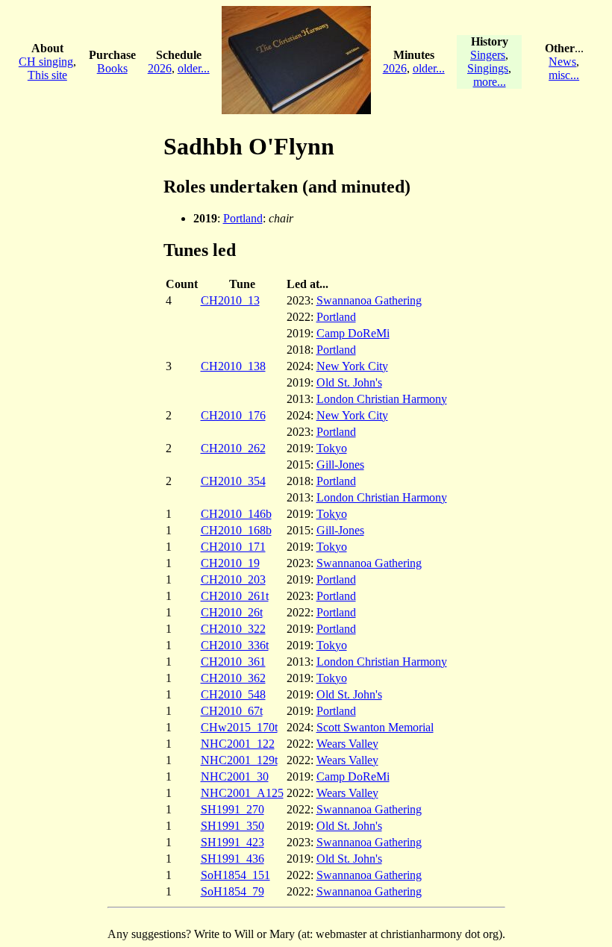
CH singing (46, 61)
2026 (160, 68)
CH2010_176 (233, 415)
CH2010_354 (233, 481)
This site (47, 75)
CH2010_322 (233, 628)
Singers (487, 55)
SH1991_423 (232, 842)
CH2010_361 (233, 661)
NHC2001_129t (239, 760)
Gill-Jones (340, 464)
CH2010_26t (232, 612)
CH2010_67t (232, 710)
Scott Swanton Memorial (375, 727)
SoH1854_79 (232, 891)
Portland (243, 218)
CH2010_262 (233, 448)
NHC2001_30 (235, 776)
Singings (487, 68)
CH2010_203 (233, 579)
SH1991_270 (232, 809)
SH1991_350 (232, 825)
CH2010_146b (236, 513)
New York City (352, 366)
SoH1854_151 (235, 875)
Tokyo (331, 448)
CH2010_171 (233, 546)
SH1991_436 (232, 858)
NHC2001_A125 (242, 793)
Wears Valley (347, 743)
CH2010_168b (236, 530)
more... (489, 81)
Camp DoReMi (353, 333)
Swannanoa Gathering (369, 300)
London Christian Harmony (381, 399)
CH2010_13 (230, 300)
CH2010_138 (233, 366)
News (562, 61)
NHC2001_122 (238, 743)
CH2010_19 (230, 563)
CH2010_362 (233, 678)
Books (112, 68)
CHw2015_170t (239, 727)
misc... (564, 75)
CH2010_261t (235, 596)
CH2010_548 (233, 694)
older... (194, 68)
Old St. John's (349, 382)
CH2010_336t (235, 645)
